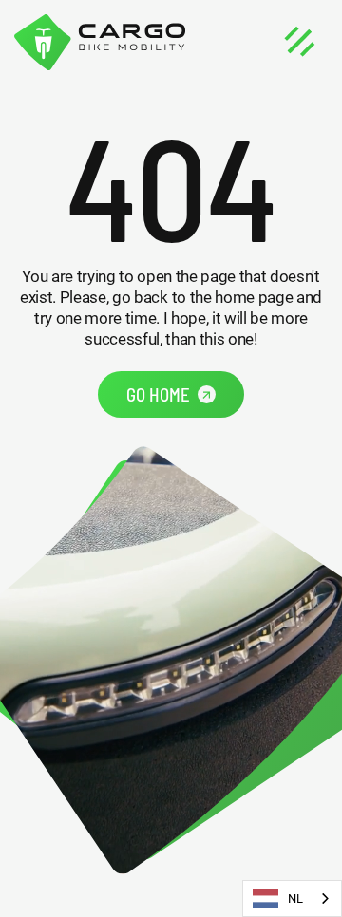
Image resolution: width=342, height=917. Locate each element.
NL (295, 898)
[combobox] (292, 898)
